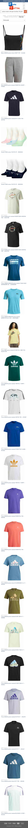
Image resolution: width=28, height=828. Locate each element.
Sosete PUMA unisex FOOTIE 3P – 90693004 (12, 184)
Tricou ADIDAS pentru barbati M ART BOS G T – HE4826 (12, 617)
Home (4, 15)
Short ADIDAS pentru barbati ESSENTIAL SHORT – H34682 (13, 86)
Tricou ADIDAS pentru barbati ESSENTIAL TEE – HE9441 (12, 550)
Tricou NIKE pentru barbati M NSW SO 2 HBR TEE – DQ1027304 (13, 351)
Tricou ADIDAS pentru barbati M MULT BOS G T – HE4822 (13, 650)
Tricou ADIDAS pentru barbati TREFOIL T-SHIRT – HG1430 (13, 384)
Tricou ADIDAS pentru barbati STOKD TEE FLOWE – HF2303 (13, 450)
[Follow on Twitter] (24, 6)
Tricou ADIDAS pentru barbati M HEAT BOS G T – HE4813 (13, 684)
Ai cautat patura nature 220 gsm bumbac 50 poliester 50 (15, 16)
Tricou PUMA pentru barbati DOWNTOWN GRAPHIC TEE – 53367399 (13, 217)
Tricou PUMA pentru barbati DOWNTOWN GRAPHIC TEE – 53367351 (13, 250)
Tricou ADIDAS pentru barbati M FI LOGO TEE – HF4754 (12, 119)
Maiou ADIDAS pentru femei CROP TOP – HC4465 (13, 53)
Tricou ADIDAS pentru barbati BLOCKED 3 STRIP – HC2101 (13, 814)
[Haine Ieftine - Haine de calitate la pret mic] (14, 6)
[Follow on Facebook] (24, 3)
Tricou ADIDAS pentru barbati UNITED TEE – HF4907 (14, 417)
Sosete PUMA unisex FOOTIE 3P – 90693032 (12, 152)
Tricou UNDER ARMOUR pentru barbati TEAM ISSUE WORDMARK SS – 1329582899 (13, 284)
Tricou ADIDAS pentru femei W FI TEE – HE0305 (12, 781)
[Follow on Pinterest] (24, 8)
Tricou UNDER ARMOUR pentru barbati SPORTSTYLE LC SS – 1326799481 (10, 317)
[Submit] (25, 11)
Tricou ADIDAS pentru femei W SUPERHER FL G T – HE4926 (13, 583)
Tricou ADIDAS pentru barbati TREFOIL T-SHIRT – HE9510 (13, 483)
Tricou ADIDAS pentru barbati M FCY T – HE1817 (13, 749)
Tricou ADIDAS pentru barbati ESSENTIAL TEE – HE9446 (12, 517)
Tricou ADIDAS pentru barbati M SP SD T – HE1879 (13, 716)
